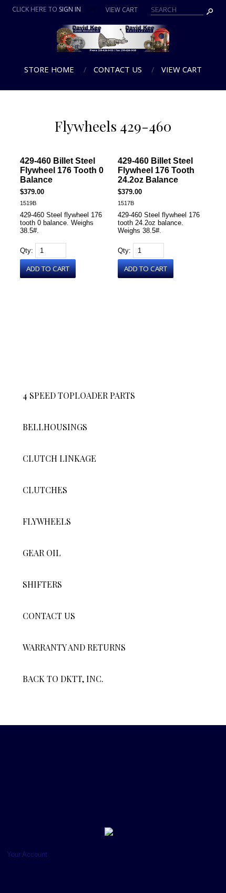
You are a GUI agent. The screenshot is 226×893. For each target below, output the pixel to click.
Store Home (49, 69)
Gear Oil (42, 552)
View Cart (181, 69)
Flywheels (47, 521)
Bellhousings (55, 426)
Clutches (45, 489)
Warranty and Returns (74, 647)
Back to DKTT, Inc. (63, 678)
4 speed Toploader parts (79, 395)
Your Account (27, 854)
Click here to (46, 9)
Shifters (42, 584)
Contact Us (118, 69)
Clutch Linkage (59, 458)
